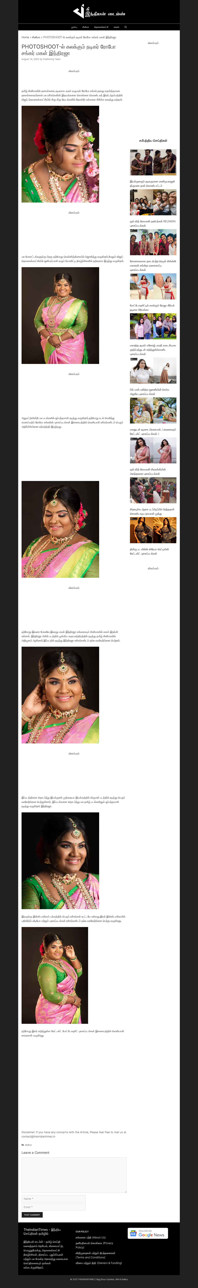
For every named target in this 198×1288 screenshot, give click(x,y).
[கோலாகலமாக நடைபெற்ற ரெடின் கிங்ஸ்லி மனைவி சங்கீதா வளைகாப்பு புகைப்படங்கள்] (153, 242)
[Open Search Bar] (125, 27)
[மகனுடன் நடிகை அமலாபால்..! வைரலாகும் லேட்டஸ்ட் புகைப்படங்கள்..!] (153, 411)
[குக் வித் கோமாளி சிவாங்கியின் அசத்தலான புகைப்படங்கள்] (153, 451)
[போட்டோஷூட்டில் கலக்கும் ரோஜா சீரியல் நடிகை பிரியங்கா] (153, 287)
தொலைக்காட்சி (101, 27)
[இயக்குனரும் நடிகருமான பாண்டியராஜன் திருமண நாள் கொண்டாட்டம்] (153, 163)
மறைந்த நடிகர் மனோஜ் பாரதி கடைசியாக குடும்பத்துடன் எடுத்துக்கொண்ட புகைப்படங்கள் (153, 350)
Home (25, 37)
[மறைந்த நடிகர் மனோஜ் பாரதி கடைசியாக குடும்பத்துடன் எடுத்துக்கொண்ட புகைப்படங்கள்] (153, 327)
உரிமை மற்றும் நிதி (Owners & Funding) (99, 1263)
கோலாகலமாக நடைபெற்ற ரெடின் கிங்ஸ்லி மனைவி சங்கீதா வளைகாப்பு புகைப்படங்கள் (153, 265)
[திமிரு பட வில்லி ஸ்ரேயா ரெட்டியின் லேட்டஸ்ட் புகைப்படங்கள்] (153, 530)
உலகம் (116, 27)
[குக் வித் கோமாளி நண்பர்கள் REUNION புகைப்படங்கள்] (153, 203)
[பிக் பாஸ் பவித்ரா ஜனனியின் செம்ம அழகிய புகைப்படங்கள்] (153, 371)
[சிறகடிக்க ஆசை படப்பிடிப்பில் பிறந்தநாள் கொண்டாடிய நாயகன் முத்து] (153, 491)
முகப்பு (74, 27)
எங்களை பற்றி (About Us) (91, 1237)
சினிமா (85, 27)
